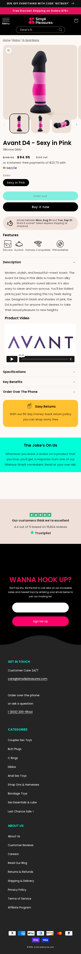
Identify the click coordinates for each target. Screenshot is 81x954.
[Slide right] (76, 124)
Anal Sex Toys (17, 776)
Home (6, 40)
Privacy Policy (17, 890)
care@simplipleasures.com (27, 679)
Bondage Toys (17, 793)
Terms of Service (19, 899)
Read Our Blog (17, 863)
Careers (13, 854)
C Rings (13, 758)
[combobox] (40, 30)
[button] (5, 20)
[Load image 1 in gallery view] (19, 123)
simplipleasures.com (44, 947)
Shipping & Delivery (21, 881)
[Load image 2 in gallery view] (40, 123)
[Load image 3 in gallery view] (61, 123)
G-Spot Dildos (30, 40)
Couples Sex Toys (20, 740)
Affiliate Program (19, 907)
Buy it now (40, 207)
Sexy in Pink (16, 183)
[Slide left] (4, 124)
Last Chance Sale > (21, 811)
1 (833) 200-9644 (20, 712)
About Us (14, 836)
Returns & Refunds (20, 872)
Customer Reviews (20, 845)
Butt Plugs (14, 749)
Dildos (16, 40)
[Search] (60, 29)
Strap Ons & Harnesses (23, 785)
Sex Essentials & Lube (22, 802)
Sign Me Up (40, 621)
